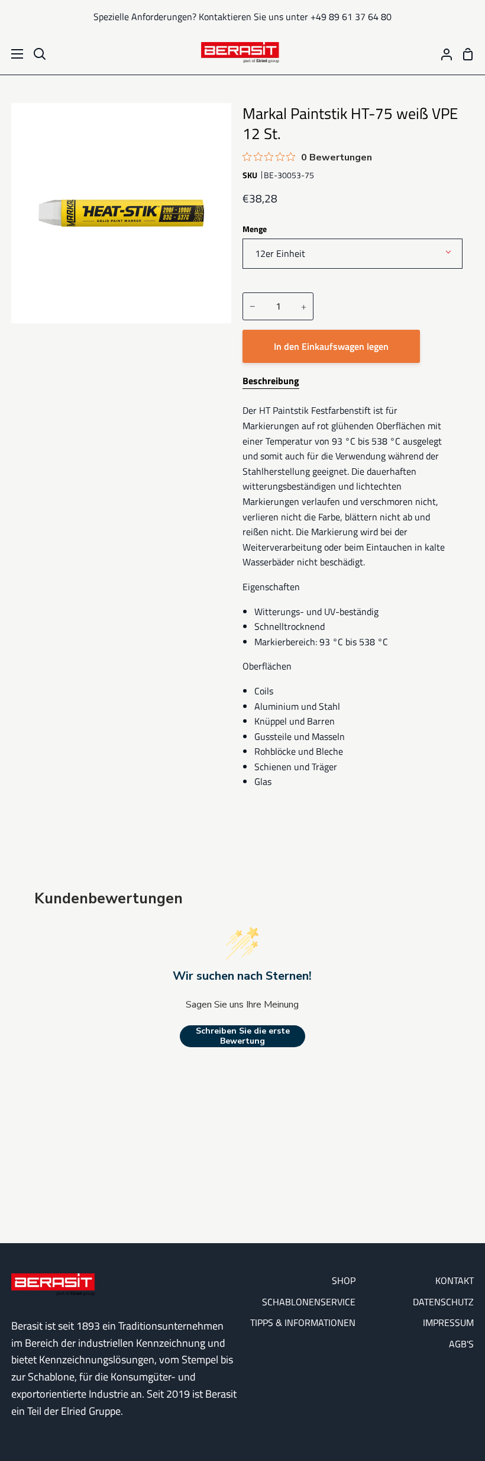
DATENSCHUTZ (443, 1302)
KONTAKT (454, 1280)
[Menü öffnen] (12, 53)
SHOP (343, 1280)
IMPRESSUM (448, 1322)
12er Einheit (280, 253)
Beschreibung (270, 381)
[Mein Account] (441, 54)
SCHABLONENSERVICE (308, 1302)
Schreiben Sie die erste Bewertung (243, 1036)
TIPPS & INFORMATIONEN (302, 1322)
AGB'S (461, 1344)
